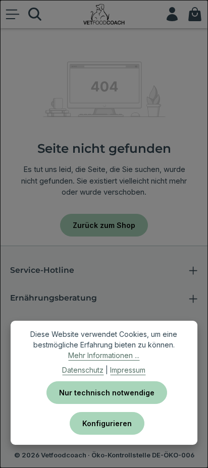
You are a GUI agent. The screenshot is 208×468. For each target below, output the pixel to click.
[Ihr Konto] (172, 14)
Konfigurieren (107, 423)
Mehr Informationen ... (103, 355)
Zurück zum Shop (104, 225)
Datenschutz (82, 370)
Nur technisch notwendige (106, 392)
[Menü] (13, 14)
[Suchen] (35, 14)
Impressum (127, 370)
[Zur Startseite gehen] (104, 14)
